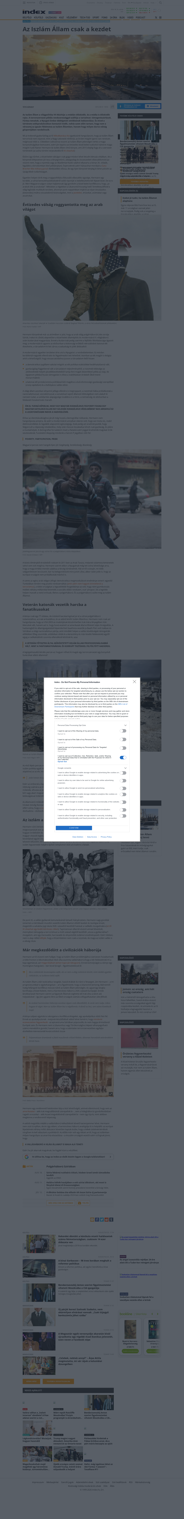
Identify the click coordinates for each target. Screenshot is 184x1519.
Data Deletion (77, 837)
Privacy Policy (106, 837)
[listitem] (92, 725)
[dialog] (92, 760)
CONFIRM (74, 828)
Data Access (92, 837)
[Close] (135, 682)
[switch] (123, 731)
